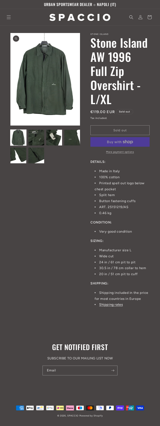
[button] (8, 17)
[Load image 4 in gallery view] (72, 137)
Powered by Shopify (91, 415)
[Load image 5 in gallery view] (18, 155)
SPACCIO (73, 415)
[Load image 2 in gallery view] (36, 137)
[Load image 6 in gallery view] (36, 155)
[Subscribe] (112, 370)
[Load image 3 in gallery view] (54, 137)
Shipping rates (111, 304)
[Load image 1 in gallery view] (18, 137)
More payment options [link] (120, 151)
